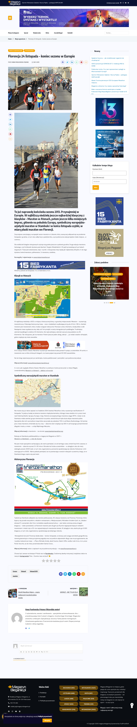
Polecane (88, 683)
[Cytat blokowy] (36, 636)
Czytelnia (69, 677)
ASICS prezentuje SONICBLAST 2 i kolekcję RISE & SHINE (108, 49)
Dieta (47, 17)
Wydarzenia (37, 17)
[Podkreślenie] (26, 636)
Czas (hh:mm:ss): (98, 111)
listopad (23, 556)
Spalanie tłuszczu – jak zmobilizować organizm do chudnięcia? (108, 44)
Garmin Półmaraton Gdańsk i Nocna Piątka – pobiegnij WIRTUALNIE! (42, 3)
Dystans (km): (97, 103)
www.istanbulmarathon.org (54, 416)
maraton (15, 560)
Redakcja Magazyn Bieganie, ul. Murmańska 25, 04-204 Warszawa (19, 682)
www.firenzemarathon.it (68, 533)
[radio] (43, 545)
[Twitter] (30, 613)
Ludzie (68, 683)
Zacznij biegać (58, 17)
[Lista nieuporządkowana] (34, 636)
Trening (88, 688)
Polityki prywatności (45, 716)
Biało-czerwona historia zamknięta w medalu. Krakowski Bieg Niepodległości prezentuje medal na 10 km (109, 76)
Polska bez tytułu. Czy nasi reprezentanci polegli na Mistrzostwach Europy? (108, 55)
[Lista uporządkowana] (31, 636)
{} (44, 636)
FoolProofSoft (124, 708)
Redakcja (43, 677)
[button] (104, 211)
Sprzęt (26, 17)
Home (10, 23)
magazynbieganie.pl (105, 708)
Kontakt (70, 17)
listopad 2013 (34, 556)
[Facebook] (26, 613)
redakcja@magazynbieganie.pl (20, 691)
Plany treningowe (13, 17)
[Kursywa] (23, 636)
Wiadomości (68, 694)
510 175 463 (14, 687)
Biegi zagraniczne (20, 23)
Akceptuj (47, 720)
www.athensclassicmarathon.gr (38, 347)
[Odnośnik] (42, 636)
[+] (47, 636)
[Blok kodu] (39, 636)
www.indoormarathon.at (41, 242)
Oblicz (95, 121)
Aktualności (89, 672)
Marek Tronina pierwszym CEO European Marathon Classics (108, 66)
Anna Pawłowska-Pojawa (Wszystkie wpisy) (42, 594)
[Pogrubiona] (21, 636)
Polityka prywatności (47, 685)
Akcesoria (69, 672)
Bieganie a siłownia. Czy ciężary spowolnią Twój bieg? (109, 70)
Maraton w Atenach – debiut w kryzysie (39, 355)
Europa (15, 556)
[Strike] (29, 636)
